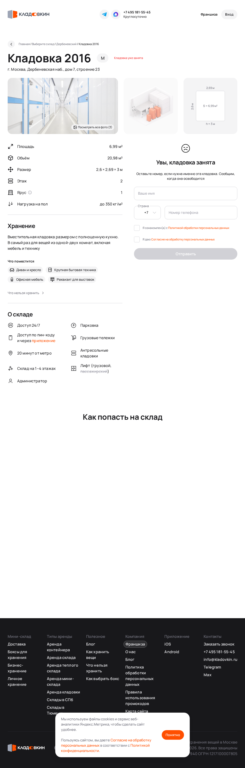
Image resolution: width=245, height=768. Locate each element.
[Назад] (11, 44)
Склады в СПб (60, 699)
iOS (167, 644)
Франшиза (209, 14)
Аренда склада (61, 657)
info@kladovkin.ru (220, 659)
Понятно (173, 735)
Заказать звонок (219, 644)
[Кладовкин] (28, 14)
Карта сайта (136, 711)
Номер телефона (183, 212)
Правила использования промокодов (140, 697)
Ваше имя (146, 193)
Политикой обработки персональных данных (198, 228)
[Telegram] (104, 14)
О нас (130, 651)
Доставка (17, 644)
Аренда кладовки (63, 692)
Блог (90, 644)
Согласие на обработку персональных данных (183, 239)
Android (171, 651)
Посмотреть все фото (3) (95, 127)
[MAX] (116, 14)
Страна (143, 206)
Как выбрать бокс (102, 678)
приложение (43, 340)
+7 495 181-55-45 (136, 12)
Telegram (212, 667)
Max (207, 674)
